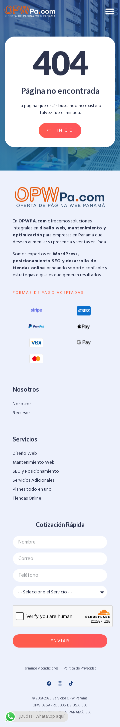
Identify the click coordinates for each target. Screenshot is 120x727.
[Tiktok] (71, 683)
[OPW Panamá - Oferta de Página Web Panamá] (30, 11)
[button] (110, 11)
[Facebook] (49, 683)
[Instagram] (60, 683)
